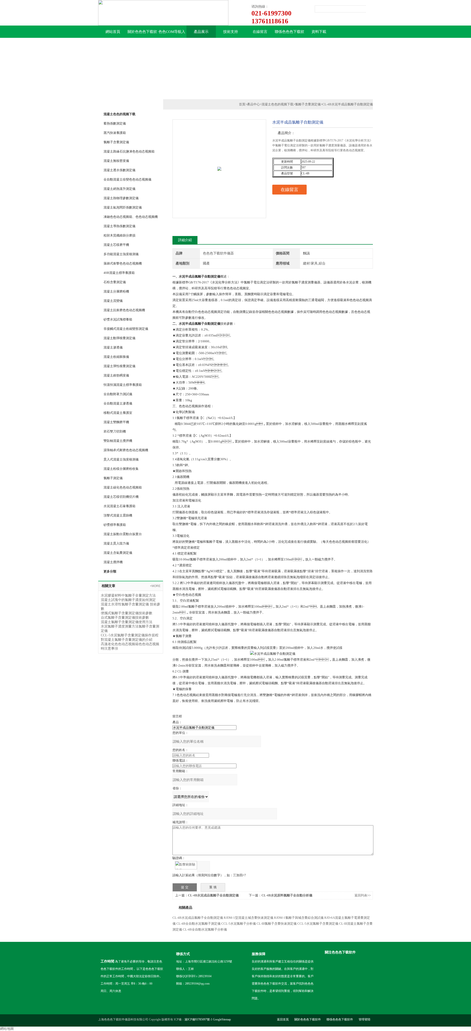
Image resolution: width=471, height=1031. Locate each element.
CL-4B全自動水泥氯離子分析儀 (205, 929)
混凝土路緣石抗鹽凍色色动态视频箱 (129, 151)
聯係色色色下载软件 (289, 34)
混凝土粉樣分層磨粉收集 (121, 469)
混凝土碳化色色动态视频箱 (123, 487)
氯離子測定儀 (113, 478)
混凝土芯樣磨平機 (116, 245)
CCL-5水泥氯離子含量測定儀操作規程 (129, 635)
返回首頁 (283, 1019)
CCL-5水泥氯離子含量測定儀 (317, 923)
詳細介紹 (185, 240)
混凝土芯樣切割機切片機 (121, 497)
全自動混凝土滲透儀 (118, 403)
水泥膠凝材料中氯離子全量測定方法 (128, 595)
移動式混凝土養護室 (118, 413)
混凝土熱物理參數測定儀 (121, 198)
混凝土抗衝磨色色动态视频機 (124, 310)
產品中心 (253, 104)
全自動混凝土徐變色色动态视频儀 (127, 179)
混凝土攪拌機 (113, 562)
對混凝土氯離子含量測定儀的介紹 (126, 639)
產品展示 (201, 32)
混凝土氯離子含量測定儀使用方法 (126, 622)
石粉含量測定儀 (115, 282)
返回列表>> (362, 895)
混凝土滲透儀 (113, 347)
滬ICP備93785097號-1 (198, 1019)
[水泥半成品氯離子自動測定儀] (219, 158)
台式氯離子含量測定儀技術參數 (125, 617)
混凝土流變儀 (113, 301)
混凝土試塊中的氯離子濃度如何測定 (128, 600)
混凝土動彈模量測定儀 (119, 338)
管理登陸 (364, 1019)
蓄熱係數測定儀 (115, 123)
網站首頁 (112, 32)
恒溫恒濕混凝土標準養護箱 (123, 385)
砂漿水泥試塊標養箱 (118, 319)
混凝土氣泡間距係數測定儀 (123, 207)
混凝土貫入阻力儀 (116, 543)
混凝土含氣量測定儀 (118, 553)
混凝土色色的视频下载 (277, 104)
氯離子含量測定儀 (116, 142)
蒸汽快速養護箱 (115, 133)
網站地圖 (7, 1029)
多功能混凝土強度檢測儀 (121, 254)
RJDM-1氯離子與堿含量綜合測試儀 (299, 918)
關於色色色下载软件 (142, 34)
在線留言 (260, 32)
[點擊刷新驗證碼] (186, 865)
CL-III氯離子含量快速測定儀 (277, 923)
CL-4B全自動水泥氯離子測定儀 (198, 923)
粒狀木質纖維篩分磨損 (119, 235)
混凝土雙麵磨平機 (116, 422)
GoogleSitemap (222, 1019)
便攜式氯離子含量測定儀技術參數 (126, 613)
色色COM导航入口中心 (171, 34)
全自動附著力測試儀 (118, 394)
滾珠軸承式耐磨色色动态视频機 (126, 450)
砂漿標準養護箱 (115, 525)
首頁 (242, 104)
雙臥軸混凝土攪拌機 (118, 441)
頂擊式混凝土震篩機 (118, 515)
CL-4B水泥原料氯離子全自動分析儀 (287, 895)
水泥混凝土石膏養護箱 (119, 506)
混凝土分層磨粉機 (116, 291)
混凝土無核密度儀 (116, 161)
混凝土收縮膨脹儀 (116, 357)
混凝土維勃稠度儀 (116, 375)
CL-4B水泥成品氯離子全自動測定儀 (213, 895)
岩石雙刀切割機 (115, 431)
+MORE (155, 586)
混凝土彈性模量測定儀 (119, 366)
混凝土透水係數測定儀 (119, 170)
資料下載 (319, 32)
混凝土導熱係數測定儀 (119, 226)
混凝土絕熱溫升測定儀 (119, 189)
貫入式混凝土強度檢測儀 (121, 459)
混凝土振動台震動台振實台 (123, 534)
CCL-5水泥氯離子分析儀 (238, 923)
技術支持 (230, 32)
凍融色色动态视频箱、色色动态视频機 (131, 217)
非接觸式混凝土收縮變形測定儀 (126, 329)
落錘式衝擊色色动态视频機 (123, 263)
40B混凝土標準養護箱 (119, 273)
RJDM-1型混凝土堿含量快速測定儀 (248, 918)
